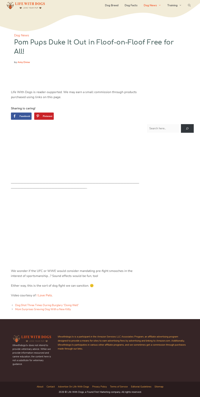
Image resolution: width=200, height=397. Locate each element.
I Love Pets (44, 295)
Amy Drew (24, 62)
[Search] (187, 128)
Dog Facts (131, 5)
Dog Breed (111, 5)
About (40, 386)
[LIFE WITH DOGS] (25, 5)
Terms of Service (119, 386)
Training (172, 5)
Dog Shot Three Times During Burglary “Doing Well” (47, 305)
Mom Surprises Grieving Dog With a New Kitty (43, 309)
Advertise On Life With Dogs (73, 386)
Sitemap (159, 386)
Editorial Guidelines (141, 386)
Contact (51, 386)
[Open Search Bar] (189, 5)
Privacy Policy (99, 386)
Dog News (150, 5)
